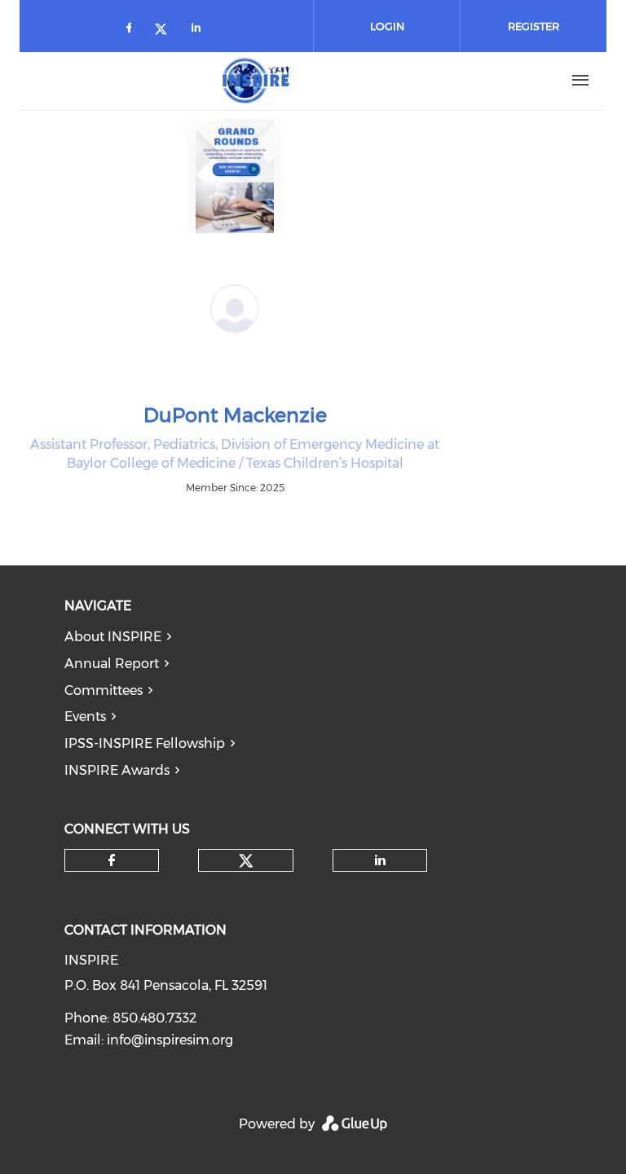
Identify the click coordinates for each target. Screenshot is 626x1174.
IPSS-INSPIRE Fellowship (144, 743)
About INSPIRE (112, 636)
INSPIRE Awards (117, 770)
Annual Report (111, 663)
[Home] (257, 80)
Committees (103, 690)
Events (85, 716)
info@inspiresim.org (170, 1040)
